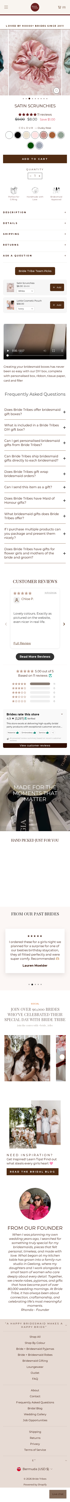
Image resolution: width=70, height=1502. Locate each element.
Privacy (35, 1444)
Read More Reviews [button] (35, 656)
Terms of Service (35, 1450)
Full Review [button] (22, 643)
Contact (35, 1396)
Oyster (26, 135)
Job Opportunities (35, 1420)
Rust (52, 135)
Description (15, 212)
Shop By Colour (35, 1343)
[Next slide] (64, 624)
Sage (60, 135)
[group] (27, 1058)
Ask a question (17, 255)
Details (10, 223)
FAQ (35, 1378)
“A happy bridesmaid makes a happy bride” (34, 1325)
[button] (27, 114)
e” (34, 1460)
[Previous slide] (6, 624)
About (35, 1390)
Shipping (11, 234)
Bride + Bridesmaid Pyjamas (35, 1349)
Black (17, 135)
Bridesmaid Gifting (35, 1360)
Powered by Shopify (35, 1484)
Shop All (35, 1336)
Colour (35, 127)
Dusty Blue (39, 145)
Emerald (30, 145)
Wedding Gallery (35, 1414)
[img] (22, 593)
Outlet (35, 1373)
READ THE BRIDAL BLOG (32, 1171)
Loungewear (35, 1367)
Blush (35, 135)
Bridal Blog (35, 1408)
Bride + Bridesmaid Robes (35, 1354)
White (9, 135)
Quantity (35, 169)
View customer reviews (35, 745)
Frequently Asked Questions (35, 1402)
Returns (11, 244)
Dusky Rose (43, 135)
